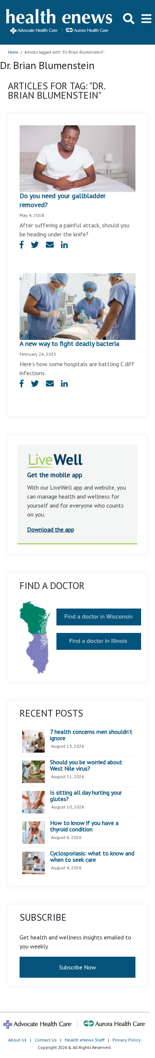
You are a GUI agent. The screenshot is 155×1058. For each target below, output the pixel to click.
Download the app (50, 529)
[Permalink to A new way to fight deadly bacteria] (78, 306)
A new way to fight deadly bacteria (69, 343)
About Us (17, 1040)
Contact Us (46, 1040)
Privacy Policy (126, 1040)
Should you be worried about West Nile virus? (86, 765)
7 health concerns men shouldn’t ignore (91, 735)
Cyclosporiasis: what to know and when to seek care (92, 856)
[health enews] (59, 22)
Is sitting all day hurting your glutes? (86, 796)
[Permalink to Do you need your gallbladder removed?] (78, 158)
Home (13, 52)
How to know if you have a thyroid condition (84, 826)
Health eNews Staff (85, 1040)
